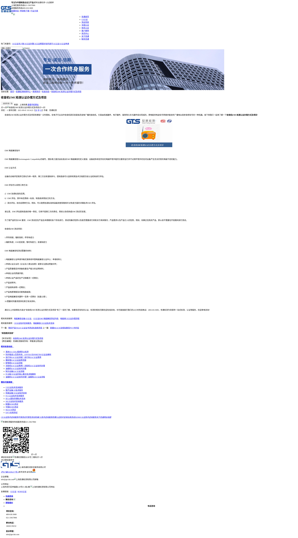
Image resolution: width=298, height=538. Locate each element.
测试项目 (85, 22)
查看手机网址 (33, 105)
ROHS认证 (22, 492)
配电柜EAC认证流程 (14, 363)
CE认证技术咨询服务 (14, 387)
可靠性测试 (30, 417)
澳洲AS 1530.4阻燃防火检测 (17, 352)
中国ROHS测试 (12, 407)
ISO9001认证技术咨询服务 (85, 417)
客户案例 (85, 31)
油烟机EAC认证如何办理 (16, 369)
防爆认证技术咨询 (59, 417)
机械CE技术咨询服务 (43, 417)
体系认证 (85, 28)
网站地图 (107, 417)
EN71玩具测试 (11, 413)
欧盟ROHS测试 (12, 404)
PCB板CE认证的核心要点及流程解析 (21, 374)
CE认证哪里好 (40, 44)
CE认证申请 (64, 44)
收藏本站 (15, 11)
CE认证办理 (29, 44)
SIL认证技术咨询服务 (14, 401)
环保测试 (22, 417)
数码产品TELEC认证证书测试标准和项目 (25, 328)
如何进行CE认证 (52, 44)
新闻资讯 (36, 92)
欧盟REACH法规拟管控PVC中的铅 (64, 328)
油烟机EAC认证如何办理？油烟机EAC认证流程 (25, 377)
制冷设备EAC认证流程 (15, 371)
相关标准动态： (7, 347)
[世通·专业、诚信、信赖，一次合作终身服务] (112, 89)
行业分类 (34, 11)
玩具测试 (71, 417)
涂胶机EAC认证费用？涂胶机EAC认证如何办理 (25, 366)
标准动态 (45, 92)
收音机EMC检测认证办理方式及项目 (66, 92)
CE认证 (84, 20)
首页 (12, 92)
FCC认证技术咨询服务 (15, 396)
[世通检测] (10, 467)
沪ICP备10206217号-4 (10, 472)
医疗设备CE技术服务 (14, 390)
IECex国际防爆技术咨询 (15, 399)
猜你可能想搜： (7, 382)
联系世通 (85, 39)
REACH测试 (11, 410)
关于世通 (85, 36)
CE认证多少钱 (18, 44)
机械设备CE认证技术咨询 (16, 393)
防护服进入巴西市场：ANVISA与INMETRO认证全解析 (28, 355)
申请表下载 (24, 11)
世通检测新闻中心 (23, 92)
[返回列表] (7, 105)
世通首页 (85, 17)
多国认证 (85, 25)
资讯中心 (85, 33)
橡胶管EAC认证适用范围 (16, 360)
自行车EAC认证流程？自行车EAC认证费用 (23, 357)
